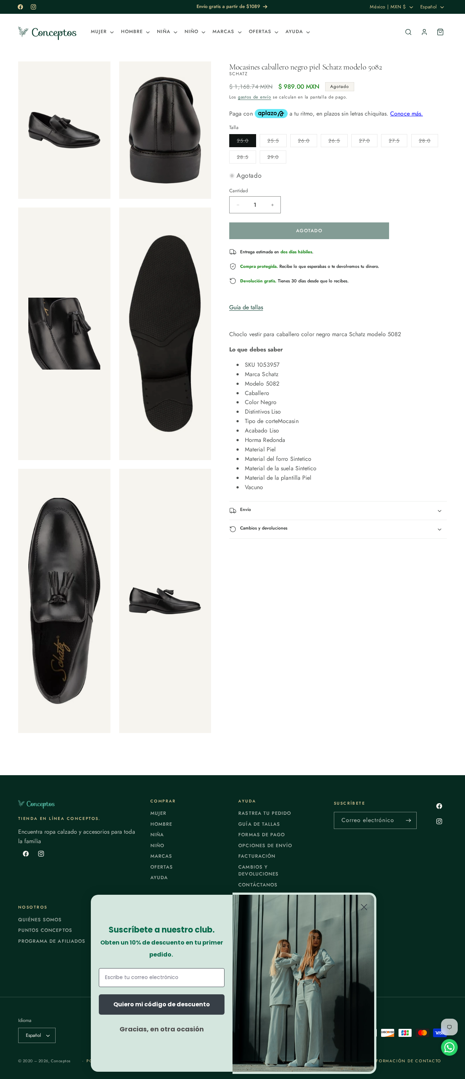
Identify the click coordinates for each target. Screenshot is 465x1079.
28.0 (428, 142)
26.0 (307, 142)
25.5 (277, 142)
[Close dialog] (364, 907)
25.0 (246, 142)
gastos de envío (254, 97)
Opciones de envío (265, 845)
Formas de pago (261, 834)
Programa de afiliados (51, 941)
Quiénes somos (40, 919)
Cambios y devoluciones (258, 870)
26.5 (338, 142)
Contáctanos (257, 884)
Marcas (161, 856)
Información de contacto (406, 1061)
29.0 (276, 158)
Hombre (161, 824)
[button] (101, 31)
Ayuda (159, 877)
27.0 (368, 142)
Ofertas (161, 866)
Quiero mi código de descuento (161, 1004)
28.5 (246, 158)
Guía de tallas (246, 307)
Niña (157, 834)
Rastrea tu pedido (264, 813)
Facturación (256, 856)
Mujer (158, 813)
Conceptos (60, 1061)
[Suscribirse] (408, 820)
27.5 (398, 142)
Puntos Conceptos (45, 930)
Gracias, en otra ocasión (162, 1029)
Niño (157, 845)
